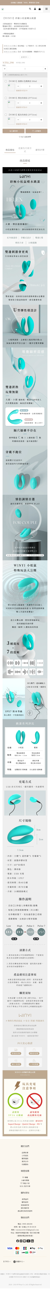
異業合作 (25, 1161)
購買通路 (25, 1158)
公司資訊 (25, 1155)
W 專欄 (25, 1177)
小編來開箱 (25, 1180)
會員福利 (25, 1199)
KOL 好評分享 (25, 1186)
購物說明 (25, 1202)
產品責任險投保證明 (25, 1211)
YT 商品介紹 (25, 1183)
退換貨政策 (25, 1205)
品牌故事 (25, 1152)
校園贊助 (25, 1164)
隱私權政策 (25, 1208)
